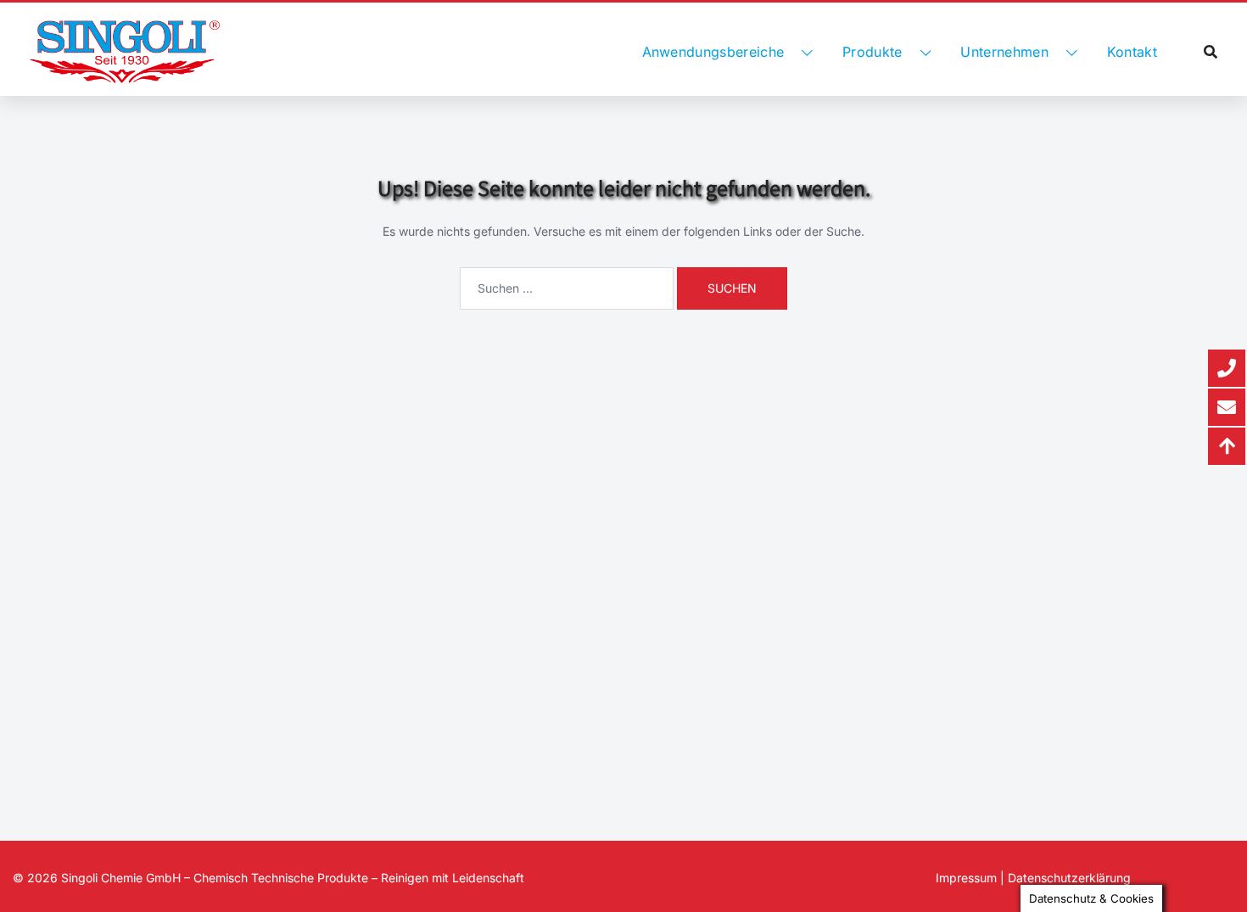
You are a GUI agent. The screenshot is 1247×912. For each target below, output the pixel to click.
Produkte (872, 51)
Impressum (966, 877)
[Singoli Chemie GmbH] (125, 51)
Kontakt (1132, 51)
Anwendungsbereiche (713, 51)
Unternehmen (1004, 51)
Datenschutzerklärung (1069, 877)
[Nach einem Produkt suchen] (1210, 52)
